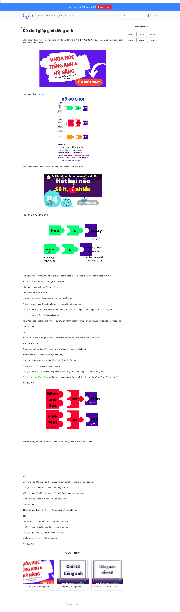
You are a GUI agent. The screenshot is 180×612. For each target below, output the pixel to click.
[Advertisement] (73, 460)
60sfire (28, 15)
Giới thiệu (68, 15)
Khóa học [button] (56, 15)
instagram (152, 34)
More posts (73, 604)
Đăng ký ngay (104, 7)
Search (153, 15)
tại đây (41, 94)
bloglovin (141, 40)
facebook (130, 34)
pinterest (130, 40)
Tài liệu (39, 15)
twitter (142, 34)
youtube (152, 40)
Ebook (47, 15)
